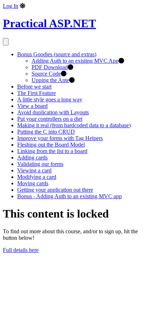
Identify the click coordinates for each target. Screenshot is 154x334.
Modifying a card (36, 177)
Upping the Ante (50, 80)
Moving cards (32, 183)
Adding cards (32, 157)
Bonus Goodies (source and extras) (56, 54)
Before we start (34, 87)
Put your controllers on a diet (49, 119)
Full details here (21, 250)
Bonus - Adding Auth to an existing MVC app (69, 196)
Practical (49, 23)
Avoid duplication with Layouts (53, 112)
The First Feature (36, 93)
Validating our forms (40, 164)
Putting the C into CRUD (46, 132)
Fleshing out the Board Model (51, 145)
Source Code (46, 74)
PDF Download (50, 67)
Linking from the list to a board (52, 151)
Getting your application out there (55, 190)
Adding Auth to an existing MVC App (75, 61)
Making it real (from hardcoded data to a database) (74, 125)
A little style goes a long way (49, 99)
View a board (32, 106)
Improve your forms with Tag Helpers (60, 138)
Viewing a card (34, 170)
